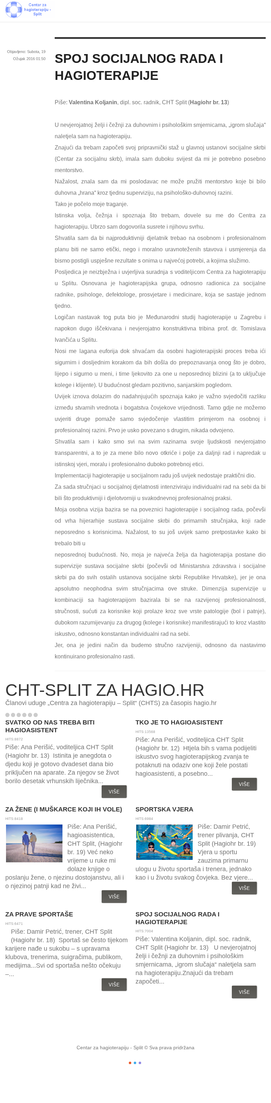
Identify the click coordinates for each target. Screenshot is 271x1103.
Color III (140, 1063)
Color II (135, 1063)
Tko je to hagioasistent (179, 722)
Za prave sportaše (39, 914)
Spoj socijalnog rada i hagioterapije (177, 918)
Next (51, 715)
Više (114, 791)
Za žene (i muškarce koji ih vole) (63, 809)
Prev (44, 715)
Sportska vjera (164, 809)
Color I (130, 1063)
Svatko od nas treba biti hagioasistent (50, 726)
